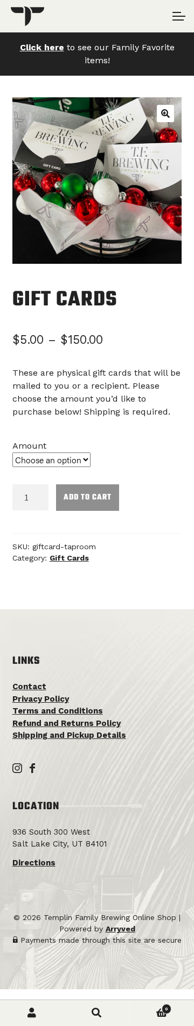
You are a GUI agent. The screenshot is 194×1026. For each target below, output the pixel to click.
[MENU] (178, 16)
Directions (34, 863)
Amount (29, 446)
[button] (165, 113)
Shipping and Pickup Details (69, 735)
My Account (32, 1013)
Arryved (120, 928)
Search (97, 1013)
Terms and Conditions (57, 711)
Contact (29, 686)
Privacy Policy (40, 699)
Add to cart (88, 497)
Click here (42, 47)
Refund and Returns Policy (66, 723)
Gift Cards (69, 558)
